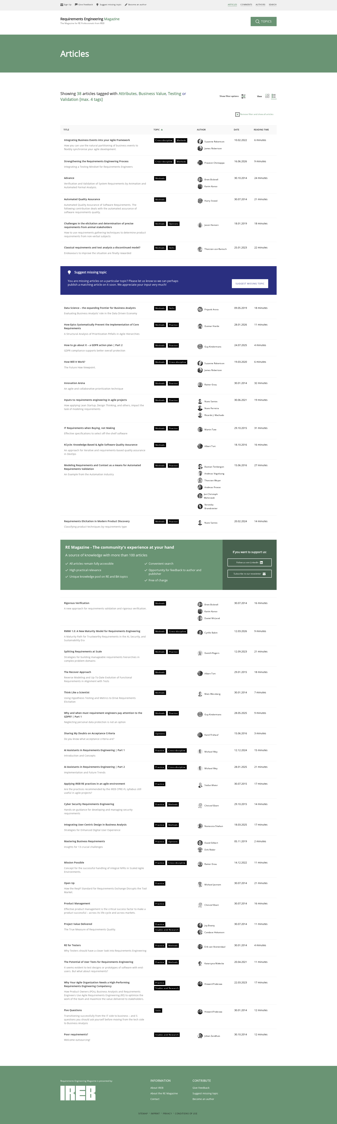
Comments (246, 4)
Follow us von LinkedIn (247, 562)
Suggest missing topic (250, 283)
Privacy (167, 1113)
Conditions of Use (186, 1113)
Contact (154, 1099)
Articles (232, 4)
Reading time (261, 129)
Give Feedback (201, 1087)
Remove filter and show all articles (256, 114)
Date (236, 129)
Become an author (203, 1099)
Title (66, 129)
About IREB (156, 1087)
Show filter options (229, 96)
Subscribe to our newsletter (248, 573)
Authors (260, 4)
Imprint (155, 1113)
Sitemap (143, 1113)
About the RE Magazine (164, 1093)
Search (273, 4)
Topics (266, 21)
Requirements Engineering (90, 21)
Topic (157, 129)
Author (201, 129)
